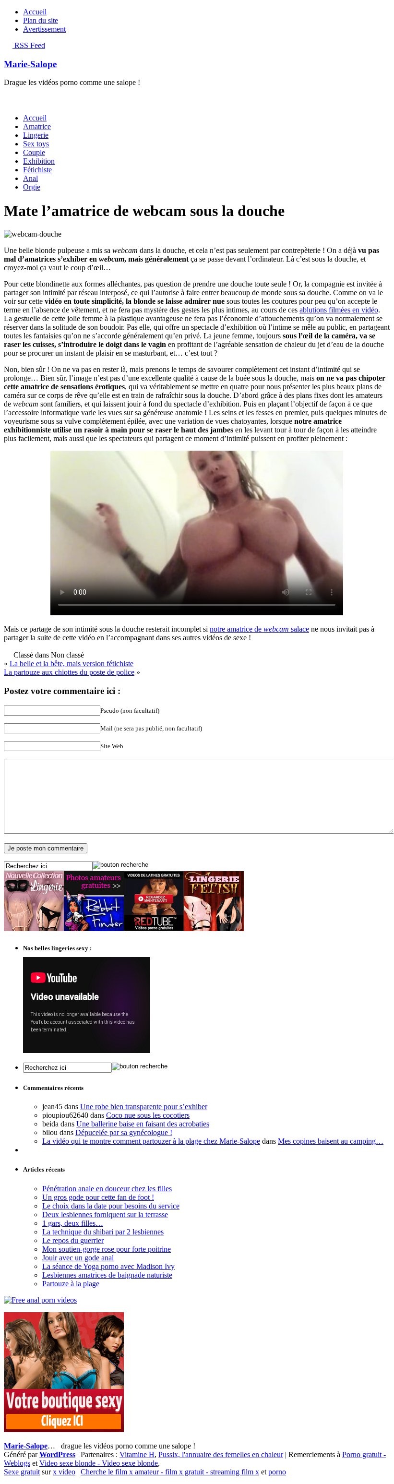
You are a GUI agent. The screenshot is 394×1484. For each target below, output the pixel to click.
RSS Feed (28, 45)
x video (64, 1472)
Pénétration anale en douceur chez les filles (107, 1189)
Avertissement (44, 29)
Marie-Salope (30, 64)
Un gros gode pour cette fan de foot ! (98, 1197)
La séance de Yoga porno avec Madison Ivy (108, 1266)
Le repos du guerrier (73, 1240)
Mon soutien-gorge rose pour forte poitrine (106, 1249)
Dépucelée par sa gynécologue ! (123, 1132)
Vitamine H (137, 1454)
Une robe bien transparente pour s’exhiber (143, 1106)
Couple (34, 152)
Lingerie (35, 135)
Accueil (35, 12)
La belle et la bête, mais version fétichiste (71, 663)
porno (277, 1472)
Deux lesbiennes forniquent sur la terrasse (105, 1214)
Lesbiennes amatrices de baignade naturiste (107, 1275)
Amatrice (37, 126)
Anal (30, 178)
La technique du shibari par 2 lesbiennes (103, 1232)
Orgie (31, 187)
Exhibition (39, 161)
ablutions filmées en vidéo (338, 310)
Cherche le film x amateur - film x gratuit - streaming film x (170, 1472)
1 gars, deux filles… (72, 1223)
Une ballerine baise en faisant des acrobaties (142, 1124)
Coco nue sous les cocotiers (148, 1115)
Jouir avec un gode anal (78, 1258)
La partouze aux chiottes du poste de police (69, 672)
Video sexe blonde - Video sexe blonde (98, 1463)
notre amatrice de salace (259, 629)
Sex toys (36, 144)
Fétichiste (37, 170)
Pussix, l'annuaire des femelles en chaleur (220, 1454)
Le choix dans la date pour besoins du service (110, 1206)
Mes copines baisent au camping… (330, 1141)
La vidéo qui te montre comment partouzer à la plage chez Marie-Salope (151, 1141)
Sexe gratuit (22, 1472)
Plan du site (40, 20)
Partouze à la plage (70, 1284)
